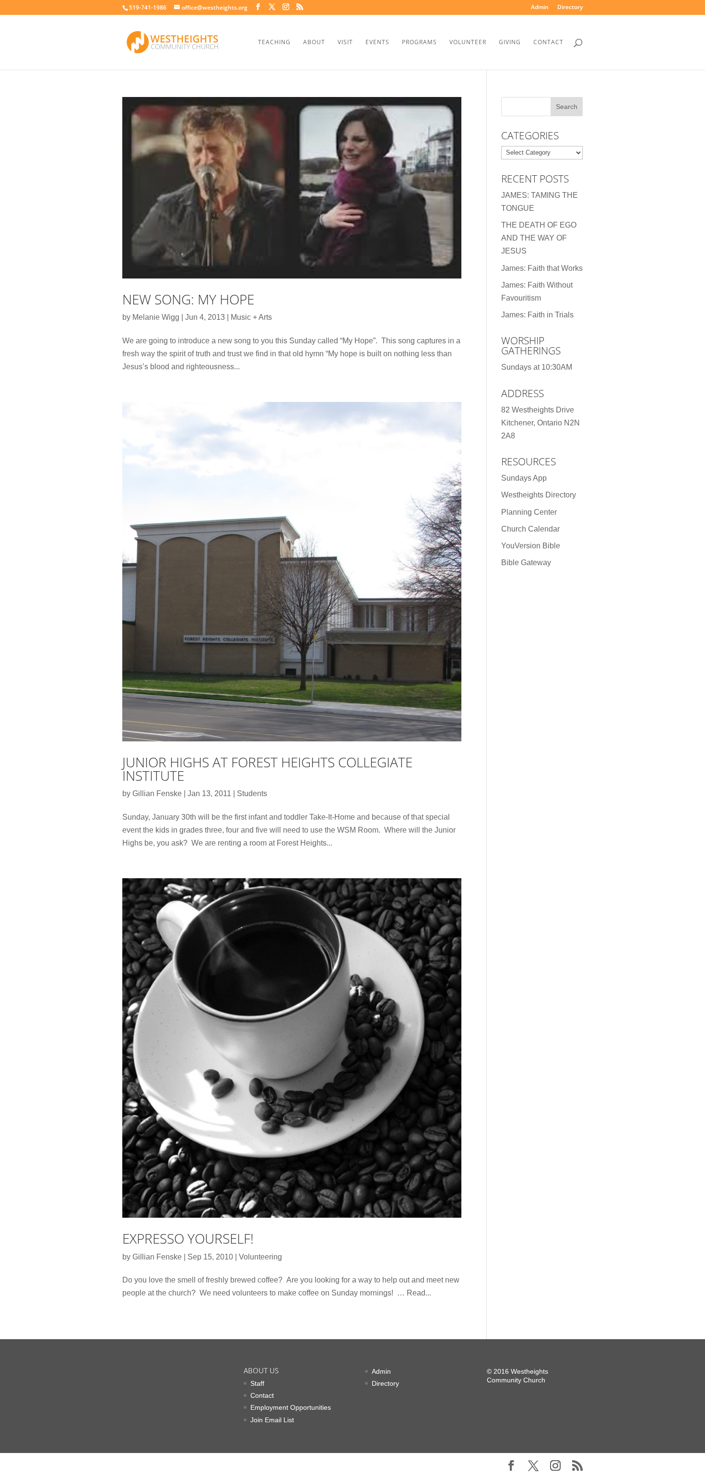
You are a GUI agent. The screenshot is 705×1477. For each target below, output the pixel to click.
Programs (419, 42)
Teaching (274, 42)
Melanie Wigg (155, 317)
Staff (257, 1383)
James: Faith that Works (542, 268)
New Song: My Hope (188, 299)
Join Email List (272, 1420)
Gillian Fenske (157, 793)
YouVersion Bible (530, 546)
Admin (540, 7)
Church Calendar (530, 529)
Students (252, 793)
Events (377, 42)
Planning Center (529, 512)
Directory (570, 7)
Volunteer (467, 42)
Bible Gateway (526, 562)
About (314, 42)
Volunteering (260, 1257)
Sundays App (524, 478)
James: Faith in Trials (537, 315)
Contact (548, 42)
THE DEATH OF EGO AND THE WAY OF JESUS (538, 238)
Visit (345, 42)
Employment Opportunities (290, 1407)
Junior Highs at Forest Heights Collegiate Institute (267, 769)
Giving (510, 42)
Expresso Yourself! (188, 1238)
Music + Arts (251, 317)
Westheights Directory (538, 495)
